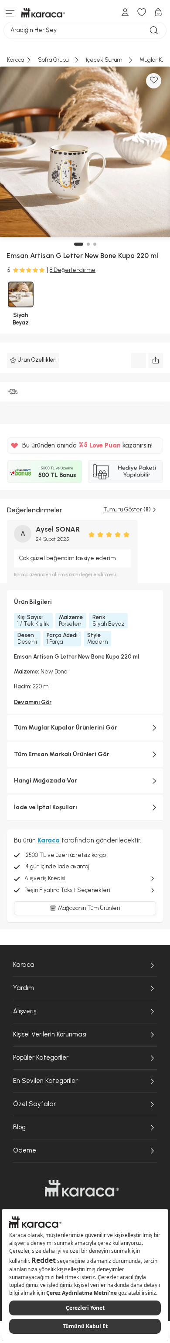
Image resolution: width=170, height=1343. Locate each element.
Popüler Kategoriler (40, 1057)
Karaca (23, 965)
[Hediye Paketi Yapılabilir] (125, 471)
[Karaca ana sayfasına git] (82, 1188)
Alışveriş (24, 1011)
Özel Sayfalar (34, 1104)
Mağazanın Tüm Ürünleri (89, 908)
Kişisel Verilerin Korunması (49, 1034)
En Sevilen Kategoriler (45, 1081)
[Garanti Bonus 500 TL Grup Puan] (44, 471)
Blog (19, 1127)
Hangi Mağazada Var (45, 780)
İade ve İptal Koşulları (45, 807)
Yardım (23, 988)
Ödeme (24, 1150)
